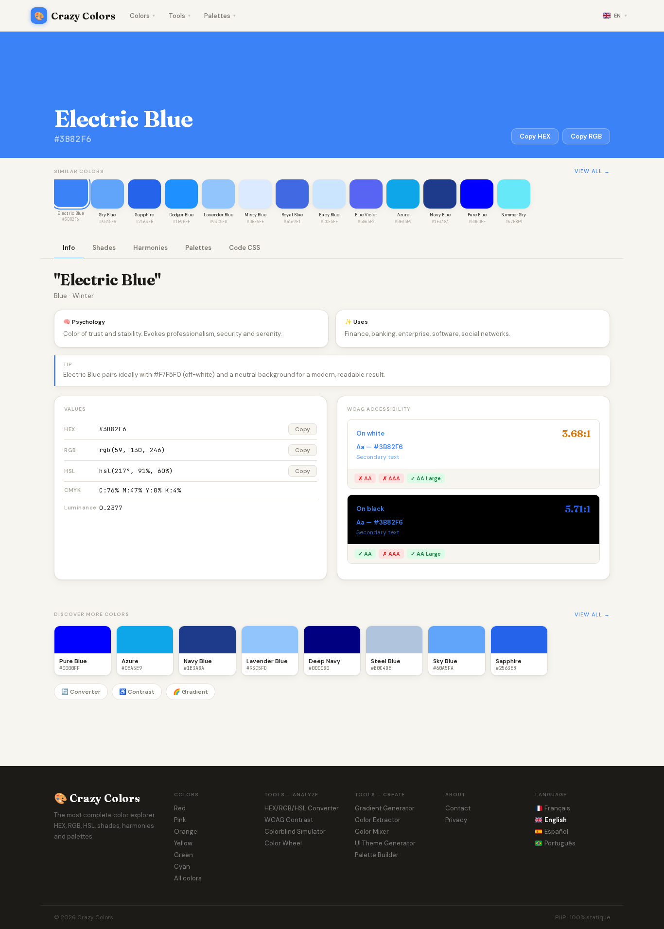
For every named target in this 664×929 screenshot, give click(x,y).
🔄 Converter (81, 692)
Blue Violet (366, 215)
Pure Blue (477, 215)
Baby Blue (329, 215)
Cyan (182, 866)
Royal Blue (292, 215)
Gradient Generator (385, 808)
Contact (458, 808)
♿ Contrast (137, 692)
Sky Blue (107, 215)
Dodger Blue (181, 215)
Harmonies (150, 248)
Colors (142, 16)
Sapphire (144, 215)
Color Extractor (378, 820)
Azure (403, 215)
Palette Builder (377, 855)
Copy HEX (535, 136)
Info (69, 248)
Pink (180, 820)
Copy (302, 429)
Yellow (183, 843)
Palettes (220, 16)
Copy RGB (586, 136)
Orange (185, 831)
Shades (104, 248)
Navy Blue (440, 215)
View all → (592, 171)
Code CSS (244, 248)
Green (183, 855)
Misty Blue (255, 215)
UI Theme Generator (385, 843)
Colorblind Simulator (295, 831)
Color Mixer (372, 831)
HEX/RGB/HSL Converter (301, 808)
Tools (180, 16)
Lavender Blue (218, 215)
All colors (188, 878)
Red (180, 808)
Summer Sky (514, 215)
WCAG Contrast (288, 820)
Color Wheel (283, 843)
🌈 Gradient (190, 692)
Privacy (456, 820)
